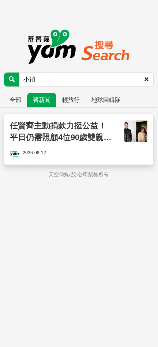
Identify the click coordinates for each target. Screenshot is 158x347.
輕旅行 (71, 100)
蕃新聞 (41, 100)
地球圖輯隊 (106, 100)
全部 (15, 100)
